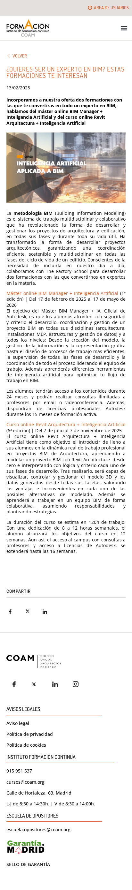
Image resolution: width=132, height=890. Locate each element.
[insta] (77, 684)
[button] (124, 28)
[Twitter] (36, 684)
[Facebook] (16, 684)
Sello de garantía (28, 864)
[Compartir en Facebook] (14, 611)
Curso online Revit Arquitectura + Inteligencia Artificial (66, 424)
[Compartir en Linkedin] (49, 611)
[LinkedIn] (57, 684)
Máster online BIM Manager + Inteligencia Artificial (62, 293)
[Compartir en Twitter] (31, 611)
